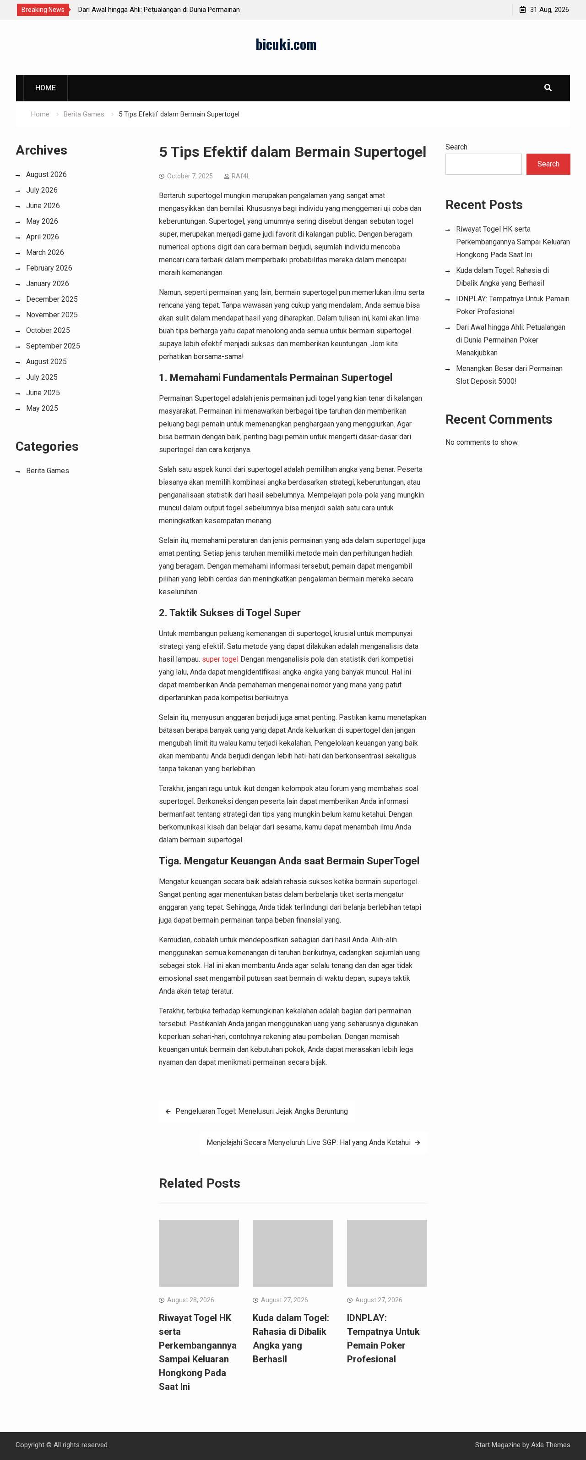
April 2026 (42, 236)
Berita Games (47, 470)
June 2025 (43, 392)
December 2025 (52, 299)
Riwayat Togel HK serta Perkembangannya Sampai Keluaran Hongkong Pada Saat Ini (513, 242)
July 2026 (42, 190)
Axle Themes (550, 1445)
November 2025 (52, 314)
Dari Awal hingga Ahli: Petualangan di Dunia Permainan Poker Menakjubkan (510, 340)
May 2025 (42, 408)
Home (45, 87)
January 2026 (47, 283)
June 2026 (43, 205)
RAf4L (241, 176)
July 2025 (42, 377)
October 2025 (48, 330)
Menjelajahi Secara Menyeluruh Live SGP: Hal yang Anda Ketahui (308, 1142)
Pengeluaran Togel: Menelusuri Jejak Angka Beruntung (261, 1111)
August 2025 (46, 361)
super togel (220, 659)
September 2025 (53, 346)
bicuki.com (286, 43)
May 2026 (42, 221)
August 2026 (46, 174)
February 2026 (49, 268)
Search (456, 147)
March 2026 (45, 252)
